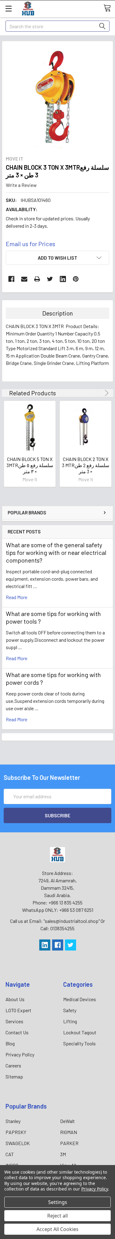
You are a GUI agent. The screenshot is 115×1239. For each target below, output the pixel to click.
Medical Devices (79, 999)
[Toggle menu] (8, 8)
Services (14, 1021)
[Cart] (109, 8)
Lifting (70, 1021)
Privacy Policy (20, 1054)
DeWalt (67, 1121)
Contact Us (17, 1032)
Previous (98, 393)
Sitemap (14, 1076)
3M (63, 1154)
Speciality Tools (79, 1043)
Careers (13, 1065)
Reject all (57, 1215)
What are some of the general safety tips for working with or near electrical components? (56, 552)
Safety (69, 1010)
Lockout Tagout (79, 1032)
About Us (15, 999)
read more (16, 597)
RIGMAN (68, 1132)
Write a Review (21, 185)
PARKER (69, 1143)
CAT (10, 1154)
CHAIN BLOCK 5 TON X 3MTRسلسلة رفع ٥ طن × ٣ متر (29, 465)
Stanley (13, 1121)
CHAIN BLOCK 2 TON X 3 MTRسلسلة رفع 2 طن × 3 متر (85, 465)
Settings (57, 1202)
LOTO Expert (18, 1010)
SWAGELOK (18, 1143)
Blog (10, 1043)
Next (105, 393)
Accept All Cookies (57, 1229)
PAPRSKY (16, 1132)
